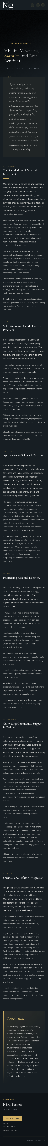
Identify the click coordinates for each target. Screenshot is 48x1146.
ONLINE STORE (9, 1127)
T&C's (5, 1123)
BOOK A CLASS (12, 1118)
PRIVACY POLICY (10, 1130)
